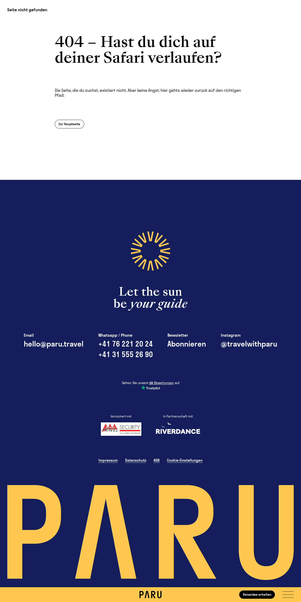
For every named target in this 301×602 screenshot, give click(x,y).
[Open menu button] (288, 594)
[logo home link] (150, 594)
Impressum (108, 460)
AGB (157, 460)
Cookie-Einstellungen (184, 460)
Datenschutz (135, 460)
